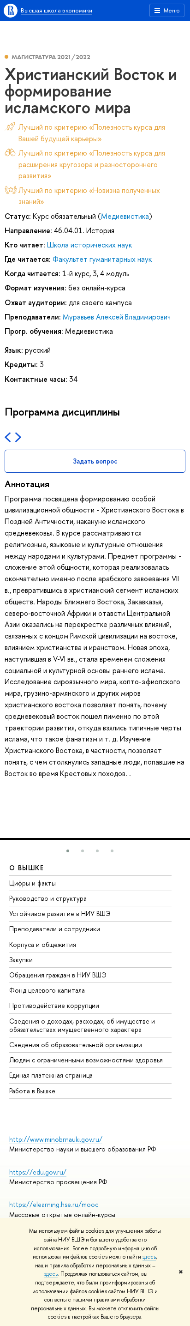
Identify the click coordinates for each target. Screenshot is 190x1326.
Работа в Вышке (32, 1090)
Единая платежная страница (51, 1075)
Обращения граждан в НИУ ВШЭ (58, 974)
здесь (149, 1256)
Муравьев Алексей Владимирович (117, 317)
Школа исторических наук (89, 245)
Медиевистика (125, 216)
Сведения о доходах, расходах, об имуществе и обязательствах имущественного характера (82, 1025)
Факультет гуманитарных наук (102, 259)
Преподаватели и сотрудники (54, 928)
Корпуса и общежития (42, 944)
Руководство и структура (48, 898)
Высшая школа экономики (56, 10)
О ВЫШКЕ (26, 867)
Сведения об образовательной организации (75, 1044)
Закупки (21, 959)
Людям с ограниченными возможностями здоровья (86, 1059)
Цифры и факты (32, 883)
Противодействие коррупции (54, 1005)
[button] (67, 851)
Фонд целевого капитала (47, 990)
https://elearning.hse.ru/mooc (53, 1204)
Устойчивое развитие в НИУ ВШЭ (60, 913)
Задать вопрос (95, 461)
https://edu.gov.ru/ (37, 1172)
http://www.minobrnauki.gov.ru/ (55, 1139)
